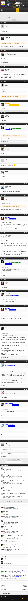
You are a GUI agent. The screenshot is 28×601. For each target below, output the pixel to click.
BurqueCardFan (15, 572)
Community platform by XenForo (12, 599)
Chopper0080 (3, 575)
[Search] (26, 10)
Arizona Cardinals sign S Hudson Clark (11, 549)
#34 (26, 145)
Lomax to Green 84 (17, 571)
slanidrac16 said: (5, 333)
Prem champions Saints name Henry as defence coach (15, 475)
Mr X (8, 573)
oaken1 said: (4, 267)
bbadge (10, 572)
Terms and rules (9, 598)
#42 (26, 279)
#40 (26, 232)
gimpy (2, 576)
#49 (26, 421)
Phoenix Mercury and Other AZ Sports (10, 538)
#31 (26, 100)
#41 (26, 258)
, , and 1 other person (13, 46)
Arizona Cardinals (6, 509)
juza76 (10, 573)
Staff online (3, 556)
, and (9, 417)
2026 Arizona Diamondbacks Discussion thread (13, 544)
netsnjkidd (17, 575)
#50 (26, 441)
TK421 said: (4, 133)
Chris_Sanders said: (5, 313)
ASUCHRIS (11, 571)
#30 (26, 81)
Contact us (3, 598)
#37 (26, 183)
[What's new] (24, 10)
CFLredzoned (3, 573)
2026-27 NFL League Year (8, 511)
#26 (26, 22)
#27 (26, 35)
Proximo (13, 573)
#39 (26, 214)
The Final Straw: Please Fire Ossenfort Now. (12, 516)
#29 (26, 66)
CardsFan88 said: (5, 203)
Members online (4, 567)
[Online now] (3, 200)
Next (18, 19)
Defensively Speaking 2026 (8, 507)
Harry (3, 17)
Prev (10, 19)
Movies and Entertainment (8, 542)
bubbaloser (6, 571)
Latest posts (4, 505)
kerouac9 (6, 572)
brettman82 (9, 575)
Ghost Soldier (6, 540)
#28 (26, 50)
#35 (26, 157)
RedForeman (14, 570)
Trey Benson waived (7, 526)
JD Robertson (6, 576)
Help (20, 598)
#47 (26, 389)
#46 (26, 361)
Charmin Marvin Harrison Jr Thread (10, 531)
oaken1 (23, 573)
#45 (26, 325)
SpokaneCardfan (23, 575)
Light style (4, 596)
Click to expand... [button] (14, 380)
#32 (26, 112)
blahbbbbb (24, 589)
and (6, 437)
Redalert (10, 570)
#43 (26, 291)
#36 (26, 168)
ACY (11, 576)
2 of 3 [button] (14, 19)
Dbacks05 (14, 576)
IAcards (19, 570)
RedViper (13, 575)
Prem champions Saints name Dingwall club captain (14, 487)
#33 (26, 124)
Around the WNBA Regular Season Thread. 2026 (13, 535)
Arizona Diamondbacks (7, 547)
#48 (26, 401)
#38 (26, 195)
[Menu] (1, 10)
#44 (26, 305)
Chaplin (19, 572)
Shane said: (4, 89)
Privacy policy (15, 598)
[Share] (24, 22)
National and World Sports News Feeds (15, 470)
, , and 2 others (11, 301)
